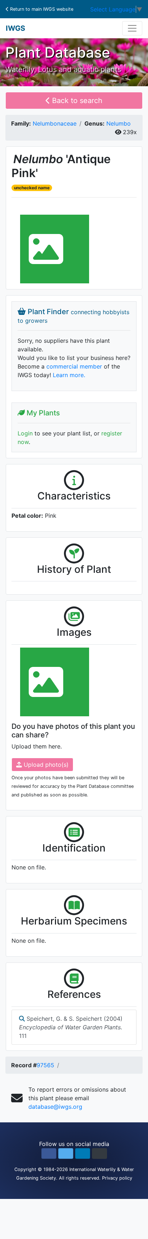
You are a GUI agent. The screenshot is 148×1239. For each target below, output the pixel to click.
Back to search (76, 100)
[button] (48, 1153)
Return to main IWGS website (41, 9)
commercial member (74, 366)
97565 (45, 1065)
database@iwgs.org (55, 1106)
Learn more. (69, 375)
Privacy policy (117, 1178)
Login (25, 433)
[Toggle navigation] (132, 28)
